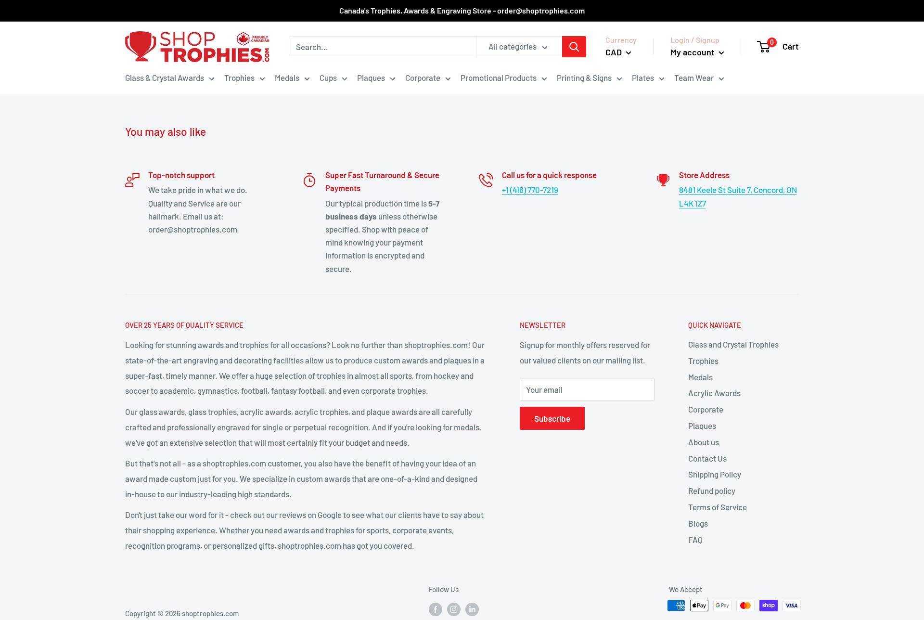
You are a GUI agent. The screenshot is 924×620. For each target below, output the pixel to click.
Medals (287, 77)
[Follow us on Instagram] (454, 609)
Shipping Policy (714, 474)
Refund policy (711, 490)
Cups (328, 77)
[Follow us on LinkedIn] (472, 609)
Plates (643, 77)
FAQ (695, 539)
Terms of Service (717, 507)
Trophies (239, 77)
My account (693, 52)
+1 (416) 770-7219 (530, 189)
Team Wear (694, 77)
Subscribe (552, 418)
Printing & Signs (584, 77)
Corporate (422, 77)
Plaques (371, 77)
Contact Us (707, 458)
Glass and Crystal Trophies (733, 344)
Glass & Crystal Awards (164, 77)
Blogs (698, 523)
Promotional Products (499, 77)
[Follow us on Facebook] (435, 609)
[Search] (574, 46)
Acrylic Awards (714, 393)
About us (703, 442)
